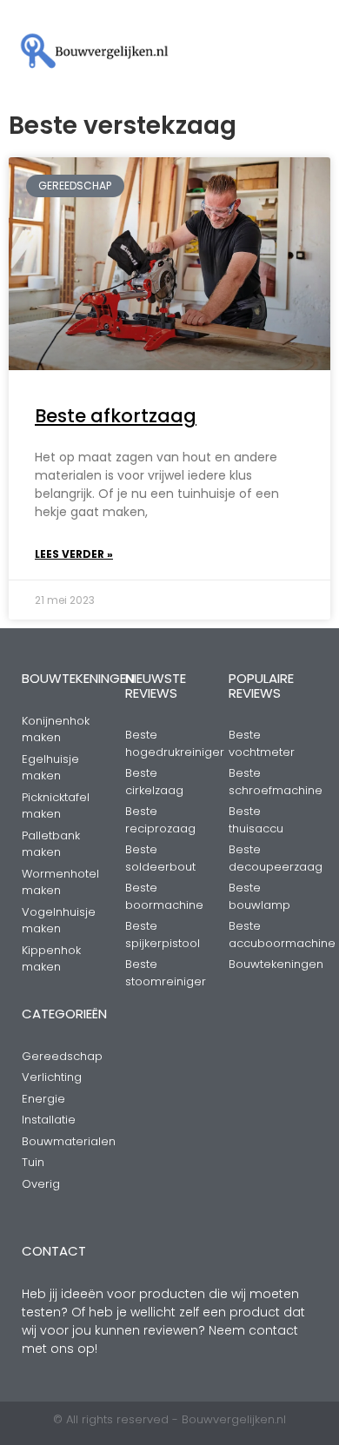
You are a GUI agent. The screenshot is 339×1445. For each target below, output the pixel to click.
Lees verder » (74, 554)
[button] (240, 52)
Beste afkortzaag (115, 415)
